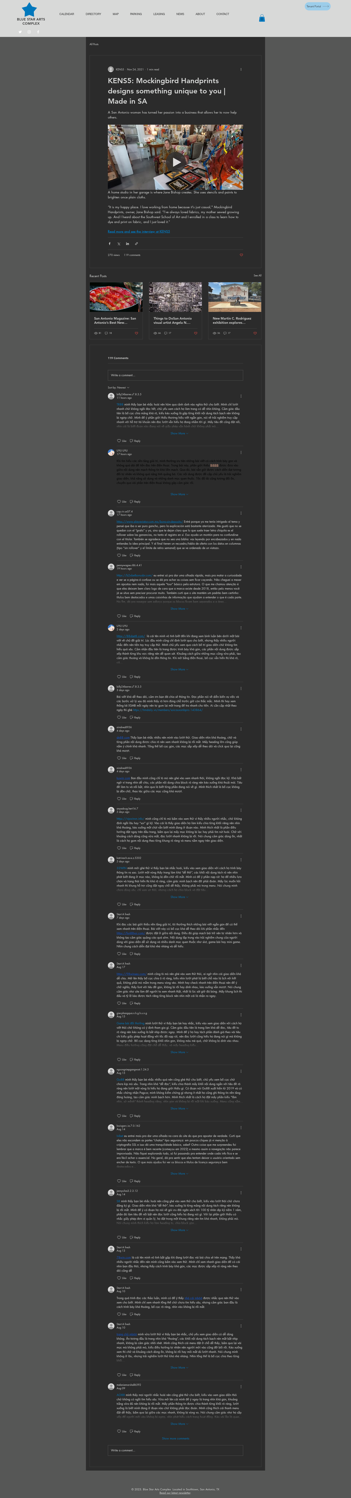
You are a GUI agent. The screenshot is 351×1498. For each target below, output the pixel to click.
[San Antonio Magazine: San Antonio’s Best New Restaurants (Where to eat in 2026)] (116, 297)
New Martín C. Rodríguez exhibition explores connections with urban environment (232, 320)
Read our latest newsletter (175, 1493)
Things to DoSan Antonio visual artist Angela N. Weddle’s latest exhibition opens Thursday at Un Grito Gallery (174, 320)
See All (257, 275)
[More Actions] (241, 396)
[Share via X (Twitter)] (118, 243)
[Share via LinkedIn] (127, 243)
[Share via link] (136, 243)
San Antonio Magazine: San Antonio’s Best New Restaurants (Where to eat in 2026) (116, 320)
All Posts (94, 44)
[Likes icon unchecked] (119, 441)
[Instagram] (29, 32)
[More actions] (241, 69)
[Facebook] (38, 32)
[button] (262, 18)
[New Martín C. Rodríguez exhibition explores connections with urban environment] (234, 297)
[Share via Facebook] (109, 243)
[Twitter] (20, 32)
